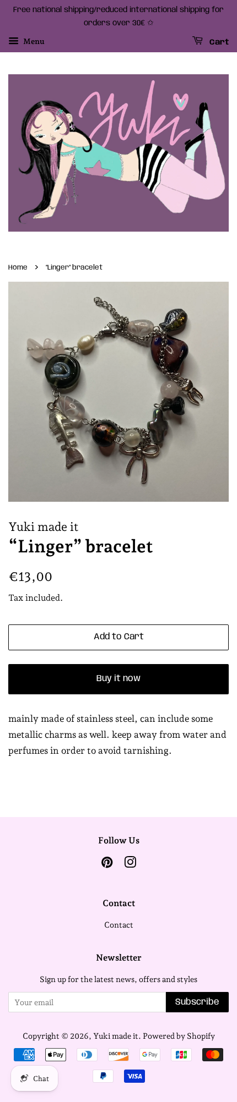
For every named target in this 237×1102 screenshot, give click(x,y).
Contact (118, 924)
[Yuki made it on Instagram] (130, 864)
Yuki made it (115, 1035)
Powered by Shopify (179, 1035)
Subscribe (197, 1002)
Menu (33, 41)
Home (18, 267)
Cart (218, 42)
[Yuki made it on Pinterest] (107, 864)
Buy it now (118, 678)
